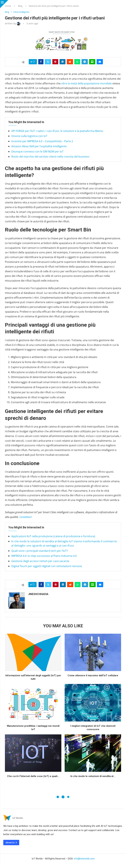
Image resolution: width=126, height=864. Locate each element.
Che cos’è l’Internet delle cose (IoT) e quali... (33, 776)
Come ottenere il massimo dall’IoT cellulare (93, 675)
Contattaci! (25, 517)
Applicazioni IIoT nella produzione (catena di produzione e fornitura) (53, 536)
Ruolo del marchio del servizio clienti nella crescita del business (50, 156)
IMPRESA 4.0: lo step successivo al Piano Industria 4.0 (44, 556)
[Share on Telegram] (85, 61)
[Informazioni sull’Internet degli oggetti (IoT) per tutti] (33, 652)
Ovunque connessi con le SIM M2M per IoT (37, 151)
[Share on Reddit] (70, 61)
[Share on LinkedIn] (62, 61)
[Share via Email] (100, 61)
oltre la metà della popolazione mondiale (86, 83)
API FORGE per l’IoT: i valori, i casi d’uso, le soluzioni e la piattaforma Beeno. (57, 131)
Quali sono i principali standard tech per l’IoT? (39, 551)
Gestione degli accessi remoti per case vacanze (40, 561)
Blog (20, 5)
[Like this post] (34, 61)
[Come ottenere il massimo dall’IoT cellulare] (93, 652)
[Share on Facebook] (40, 61)
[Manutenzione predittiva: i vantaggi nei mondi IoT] (33, 702)
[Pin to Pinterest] (55, 61)
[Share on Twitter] (48, 61)
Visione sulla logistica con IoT (29, 136)
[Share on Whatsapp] (77, 61)
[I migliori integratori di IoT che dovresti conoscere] (93, 702)
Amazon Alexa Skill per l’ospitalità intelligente (39, 146)
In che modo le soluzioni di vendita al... (92, 776)
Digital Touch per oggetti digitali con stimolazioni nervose (46, 566)
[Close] (4, 4)
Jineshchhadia (38, 594)
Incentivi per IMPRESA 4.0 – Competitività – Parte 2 (42, 141)
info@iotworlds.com (84, 858)
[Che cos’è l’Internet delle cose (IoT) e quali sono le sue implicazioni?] (33, 753)
